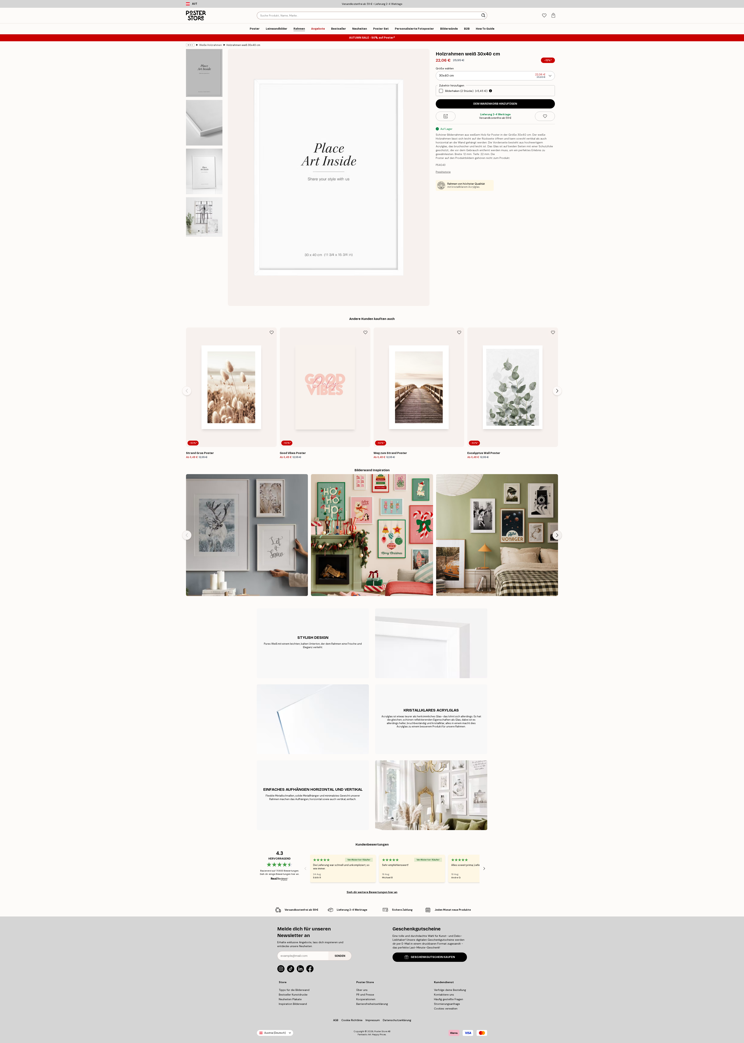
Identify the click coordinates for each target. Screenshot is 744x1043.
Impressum (373, 1020)
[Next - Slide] (557, 390)
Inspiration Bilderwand (293, 1004)
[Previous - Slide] (186, 390)
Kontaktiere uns (444, 994)
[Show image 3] (204, 171)
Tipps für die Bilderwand (294, 990)
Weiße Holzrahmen (210, 45)
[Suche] (483, 15)
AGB (335, 1020)
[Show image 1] (204, 73)
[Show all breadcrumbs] (190, 45)
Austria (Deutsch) (275, 1032)
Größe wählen (445, 68)
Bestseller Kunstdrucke (293, 994)
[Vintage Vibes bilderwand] (497, 535)
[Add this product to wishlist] (545, 116)
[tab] (544, 15)
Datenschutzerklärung (397, 1020)
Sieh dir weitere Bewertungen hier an (372, 892)
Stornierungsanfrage (447, 1004)
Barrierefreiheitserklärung (372, 1004)
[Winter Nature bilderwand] (247, 535)
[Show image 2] (204, 123)
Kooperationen (365, 999)
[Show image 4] (204, 217)
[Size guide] (446, 116)
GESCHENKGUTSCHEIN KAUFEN (433, 957)
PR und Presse (365, 994)
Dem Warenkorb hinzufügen (495, 103)
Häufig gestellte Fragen (448, 999)
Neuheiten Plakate (290, 999)
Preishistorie (443, 172)
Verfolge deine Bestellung (450, 990)
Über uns (362, 990)
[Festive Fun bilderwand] (372, 535)
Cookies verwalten (445, 1008)
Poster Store (380, 1031)
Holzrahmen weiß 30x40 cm (243, 45)
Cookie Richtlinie (352, 1020)
